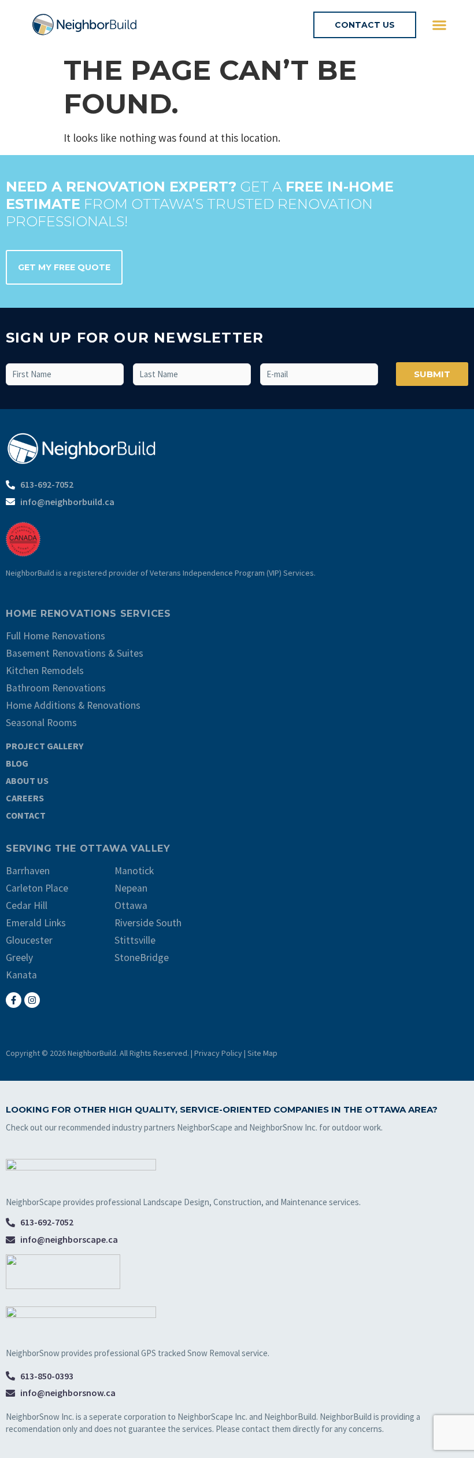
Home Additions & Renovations (73, 705)
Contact (26, 815)
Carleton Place (37, 888)
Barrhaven (28, 871)
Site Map (262, 1053)
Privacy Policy (218, 1053)
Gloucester (29, 940)
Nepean (130, 888)
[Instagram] (32, 1000)
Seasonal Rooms (41, 722)
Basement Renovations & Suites (74, 653)
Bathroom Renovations (56, 688)
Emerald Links (36, 923)
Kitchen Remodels (45, 670)
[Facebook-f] (13, 1000)
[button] (439, 24)
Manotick (134, 871)
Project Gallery (44, 746)
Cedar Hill (26, 905)
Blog (17, 763)
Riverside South (148, 923)
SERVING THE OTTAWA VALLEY (88, 848)
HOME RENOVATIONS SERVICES (88, 613)
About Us (27, 780)
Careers (25, 798)
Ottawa (130, 905)
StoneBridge (141, 957)
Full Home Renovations (55, 636)
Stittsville (134, 940)
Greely (19, 957)
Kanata (21, 975)
